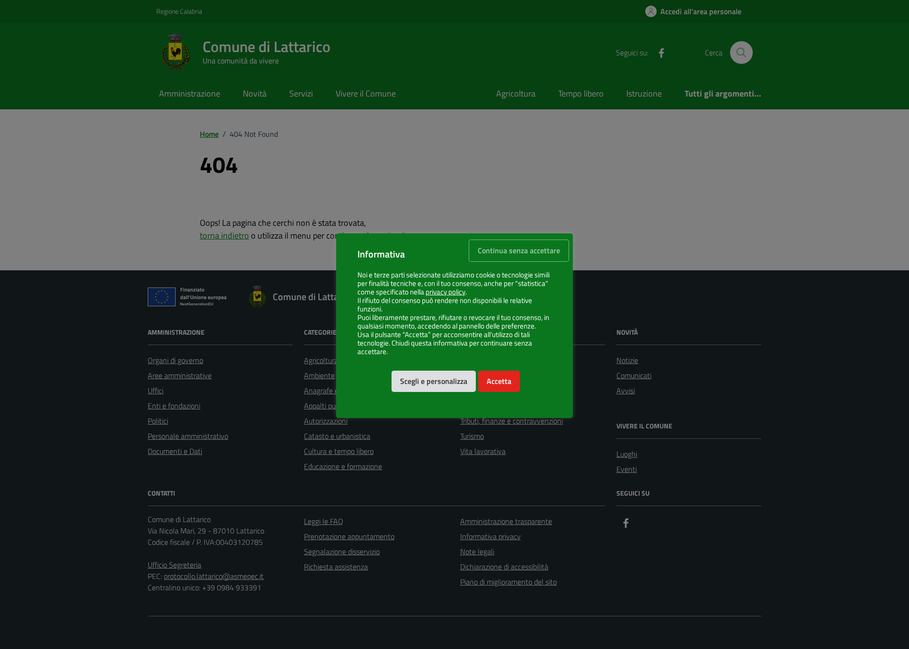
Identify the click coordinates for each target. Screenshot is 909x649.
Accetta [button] (499, 381)
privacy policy (445, 292)
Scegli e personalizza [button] (433, 381)
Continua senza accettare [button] (519, 250)
